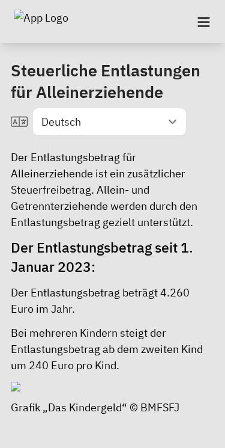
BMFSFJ (159, 407)
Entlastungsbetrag (55, 222)
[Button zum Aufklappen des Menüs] (203, 21)
